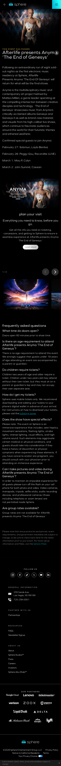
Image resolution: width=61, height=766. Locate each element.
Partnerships (14, 615)
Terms (46, 753)
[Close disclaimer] (58, 763)
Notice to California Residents (26, 753)
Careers (12, 663)
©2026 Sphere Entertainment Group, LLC (22, 750)
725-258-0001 (21, 599)
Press (10, 659)
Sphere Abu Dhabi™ (17, 672)
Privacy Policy (51, 750)
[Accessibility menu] (56, 53)
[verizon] (14, 703)
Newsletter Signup (16, 635)
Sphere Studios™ (16, 655)
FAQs (10, 631)
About (11, 650)
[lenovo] (28, 695)
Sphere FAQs (39, 544)
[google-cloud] (12, 695)
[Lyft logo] (49, 721)
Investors (12, 668)
